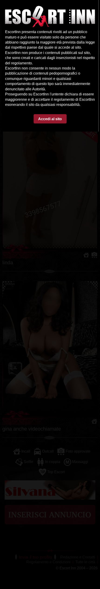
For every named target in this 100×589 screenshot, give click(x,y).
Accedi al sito (50, 119)
